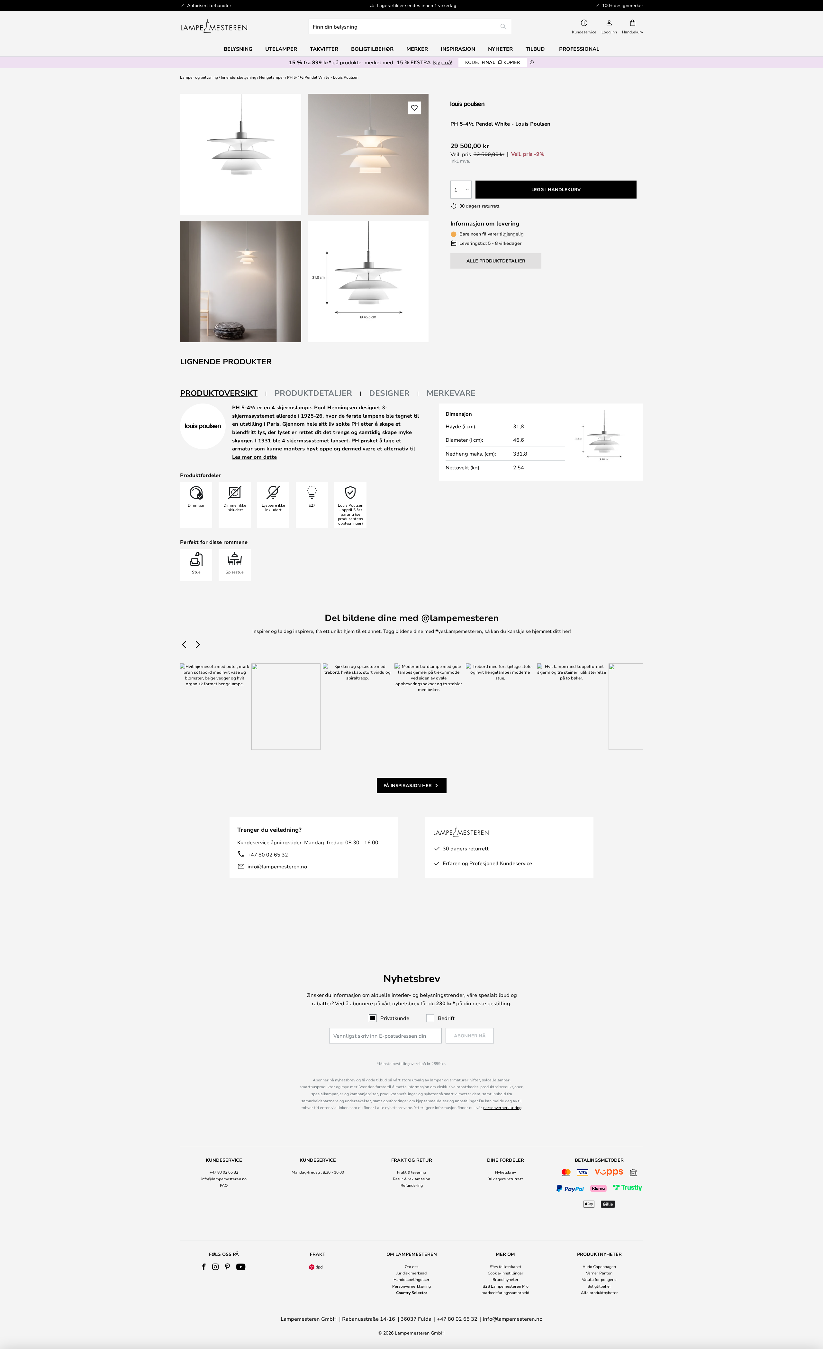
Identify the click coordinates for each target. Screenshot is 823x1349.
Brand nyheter (506, 1279)
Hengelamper (271, 77)
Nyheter (500, 48)
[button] (240, 281)
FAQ (224, 1185)
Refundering (412, 1185)
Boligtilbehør (599, 1286)
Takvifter (324, 48)
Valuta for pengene (599, 1279)
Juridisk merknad (411, 1272)
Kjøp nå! (442, 62)
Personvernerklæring (411, 1286)
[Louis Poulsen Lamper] (484, 104)
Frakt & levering (411, 1172)
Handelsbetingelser (411, 1279)
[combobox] (410, 26)
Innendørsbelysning (238, 77)
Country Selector (411, 1292)
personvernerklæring (502, 1107)
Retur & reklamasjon (411, 1178)
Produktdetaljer (313, 392)
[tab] (223, 393)
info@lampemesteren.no (277, 866)
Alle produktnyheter (599, 1292)
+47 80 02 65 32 (268, 854)
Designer (389, 392)
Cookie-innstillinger (505, 1272)
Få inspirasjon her (408, 785)
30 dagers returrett (505, 1178)
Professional (579, 48)
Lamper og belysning (199, 77)
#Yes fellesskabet (505, 1266)
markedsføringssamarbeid (505, 1292)
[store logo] (214, 26)
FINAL (492, 62)
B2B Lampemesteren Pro (506, 1286)
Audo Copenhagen (599, 1266)
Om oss (411, 1266)
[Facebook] (204, 1267)
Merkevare (451, 392)
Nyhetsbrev (505, 1172)
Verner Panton (599, 1272)
